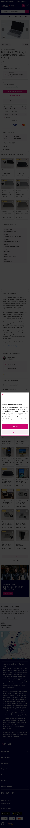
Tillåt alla (15, 426)
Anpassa (14, 432)
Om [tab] (25, 399)
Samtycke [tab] (5, 399)
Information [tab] (15, 399)
